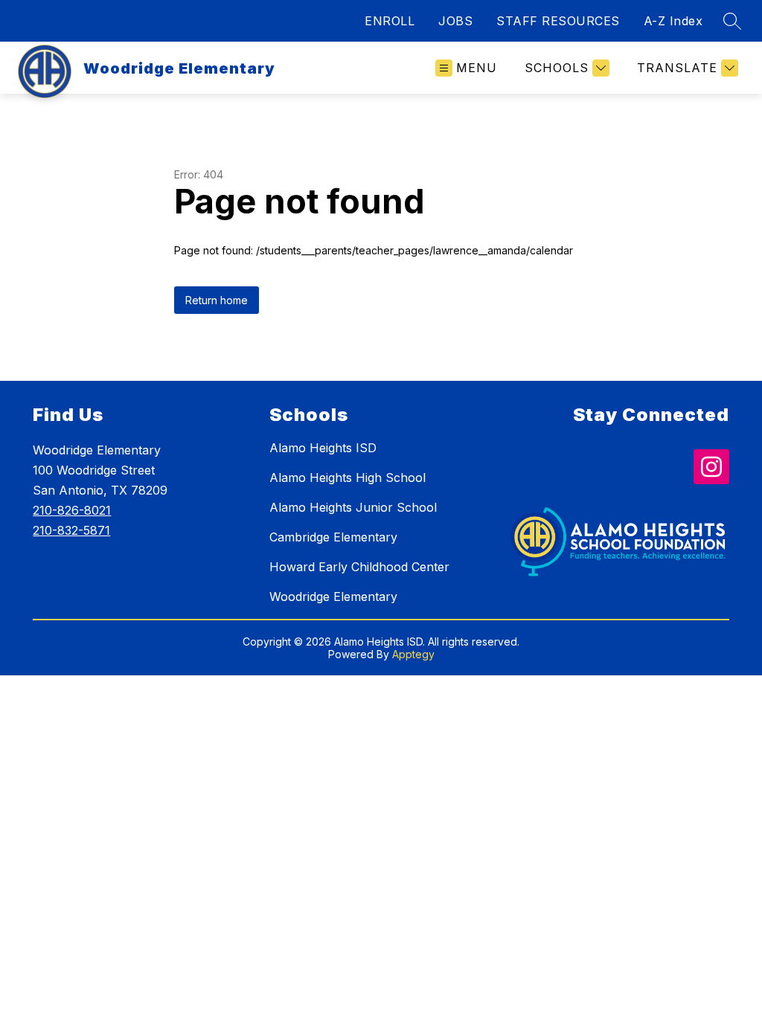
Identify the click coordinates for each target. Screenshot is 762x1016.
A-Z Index (673, 20)
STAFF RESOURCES (558, 20)
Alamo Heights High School (347, 477)
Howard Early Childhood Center (359, 566)
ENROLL (389, 20)
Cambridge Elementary (333, 537)
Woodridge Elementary (333, 596)
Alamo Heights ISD (323, 447)
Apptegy (413, 654)
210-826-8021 (72, 510)
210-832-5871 (71, 530)
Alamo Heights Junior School (353, 507)
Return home (216, 300)
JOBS (455, 20)
